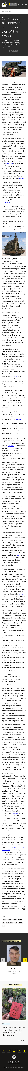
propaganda (9, 922)
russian (20, 922)
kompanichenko (17, 919)
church (4, 919)
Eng (22, 4)
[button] (25, 4)
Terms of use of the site (14, 1063)
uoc (3, 925)
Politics (9, 11)
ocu (3, 922)
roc (16, 922)
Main (3, 11)
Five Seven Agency (20, 1067)
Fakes (6, 11)
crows (9, 919)
